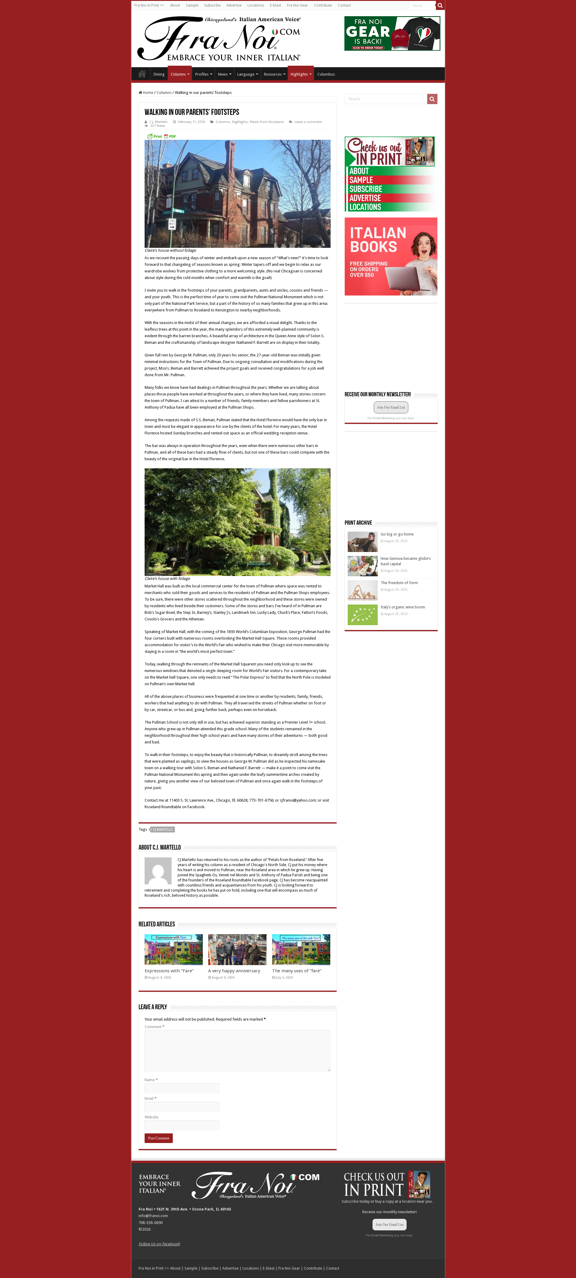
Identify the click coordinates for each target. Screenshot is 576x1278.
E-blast (275, 5)
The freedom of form (399, 582)
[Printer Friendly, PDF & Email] (161, 136)
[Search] (440, 5)
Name (151, 1080)
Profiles (201, 74)
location (409, 1201)
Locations (256, 5)
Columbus (326, 74)
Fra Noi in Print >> (149, 5)
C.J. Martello (158, 122)
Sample (192, 5)
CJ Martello (163, 830)
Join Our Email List (391, 407)
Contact (344, 5)
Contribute (323, 5)
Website (151, 1117)
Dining (159, 74)
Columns (178, 74)
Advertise (234, 5)
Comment (154, 1026)
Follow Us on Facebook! (159, 1244)
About (175, 5)
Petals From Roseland (267, 122)
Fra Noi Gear (297, 5)
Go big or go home (397, 534)
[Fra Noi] (226, 37)
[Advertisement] (390, 121)
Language (245, 74)
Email (151, 1098)
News (223, 74)
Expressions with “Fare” (169, 971)
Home (142, 73)
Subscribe (212, 5)
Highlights (299, 74)
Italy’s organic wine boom (403, 607)
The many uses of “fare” (297, 971)
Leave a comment (308, 122)
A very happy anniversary (234, 971)
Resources (273, 74)
